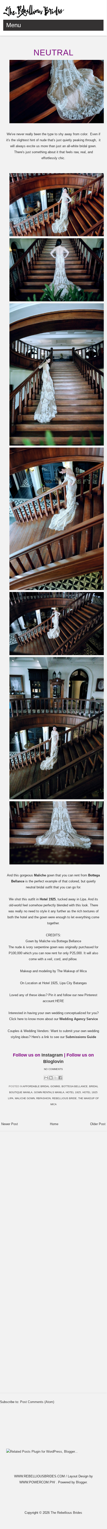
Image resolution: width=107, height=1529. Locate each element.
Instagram (52, 1055)
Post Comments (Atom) (37, 1402)
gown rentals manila (49, 1092)
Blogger (81, 1482)
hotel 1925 (73, 1092)
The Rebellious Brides (66, 1513)
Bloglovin (53, 1061)
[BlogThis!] (50, 1077)
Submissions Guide (81, 1037)
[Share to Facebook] (60, 1077)
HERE (59, 1001)
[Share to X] (55, 1077)
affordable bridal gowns (41, 1086)
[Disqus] (53, 1196)
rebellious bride (64, 1098)
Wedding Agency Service (78, 1019)
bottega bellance (75, 1086)
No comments (53, 1069)
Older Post (98, 1124)
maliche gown (25, 1098)
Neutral (53, 52)
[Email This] (46, 1077)
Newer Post (9, 1124)
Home (54, 1124)
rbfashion (43, 1098)
